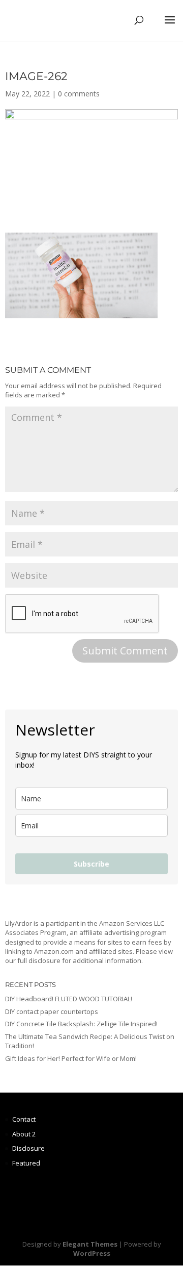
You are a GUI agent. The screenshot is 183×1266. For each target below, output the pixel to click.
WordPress (91, 1253)
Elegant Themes (90, 1244)
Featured (26, 1163)
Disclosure (28, 1148)
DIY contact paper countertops (51, 1011)
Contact (24, 1119)
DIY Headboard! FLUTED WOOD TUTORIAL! (68, 998)
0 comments (79, 93)
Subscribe (91, 864)
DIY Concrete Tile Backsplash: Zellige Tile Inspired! (81, 1023)
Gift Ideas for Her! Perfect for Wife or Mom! (71, 1058)
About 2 (24, 1133)
